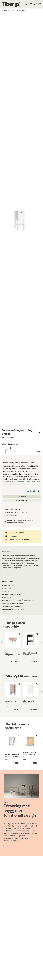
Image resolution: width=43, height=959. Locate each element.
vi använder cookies (22, 482)
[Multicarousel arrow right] (41, 642)
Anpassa (20, 500)
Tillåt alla (21, 496)
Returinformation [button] (11, 515)
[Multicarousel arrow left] (2, 642)
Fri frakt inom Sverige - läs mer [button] (16, 512)
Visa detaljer (30, 491)
